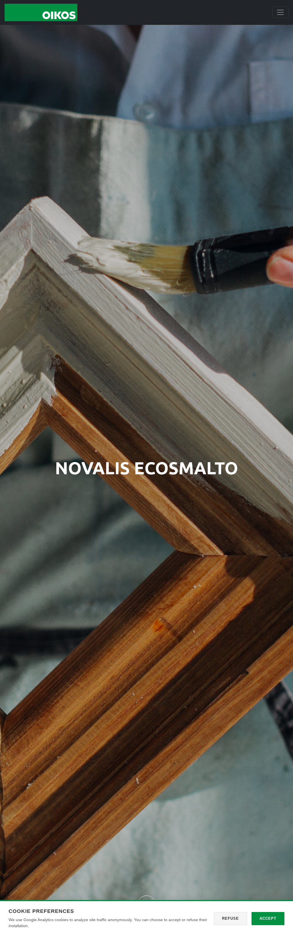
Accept (268, 918)
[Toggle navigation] (280, 12)
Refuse (230, 918)
